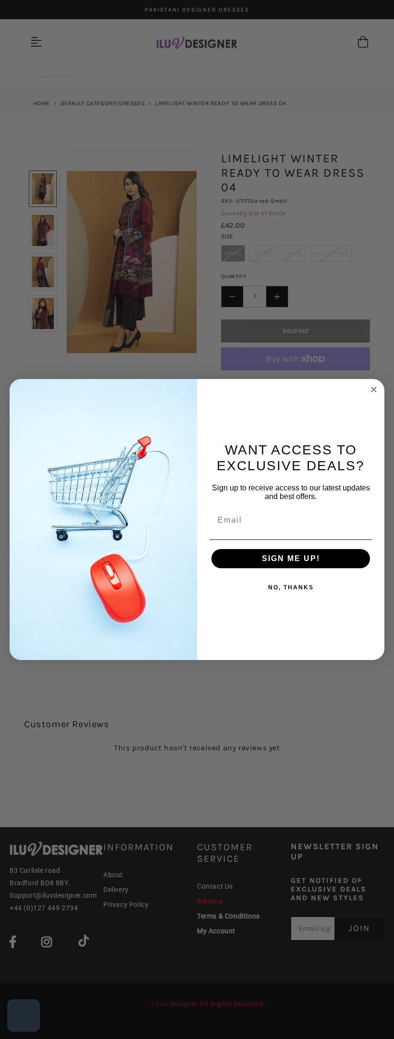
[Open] (23, 1015)
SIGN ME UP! (291, 558)
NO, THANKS (291, 587)
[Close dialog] (374, 389)
